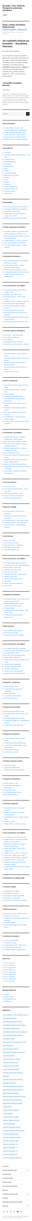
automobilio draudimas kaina (11, 1028)
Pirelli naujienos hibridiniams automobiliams (15, 209)
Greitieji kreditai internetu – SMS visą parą (15, 945)
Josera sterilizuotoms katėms (11, 543)
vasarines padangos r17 (10, 1147)
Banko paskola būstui (9, 693)
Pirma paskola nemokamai (11, 633)
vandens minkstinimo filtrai (11, 1117)
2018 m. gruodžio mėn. (10, 972)
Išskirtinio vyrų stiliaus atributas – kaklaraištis (15, 857)
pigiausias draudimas (9, 1083)
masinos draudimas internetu (11, 1059)
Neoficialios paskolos (9, 922)
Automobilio (13, 94)
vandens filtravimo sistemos (11, 1110)
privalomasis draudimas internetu (12, 1103)
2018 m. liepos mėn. (9, 981)
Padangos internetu (12, 256)
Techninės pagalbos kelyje (11, 186)
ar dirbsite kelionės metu (10, 99)
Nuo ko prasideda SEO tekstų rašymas (14, 310)
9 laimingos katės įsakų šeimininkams (13, 725)
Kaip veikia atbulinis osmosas (11, 453)
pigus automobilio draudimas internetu (14, 1096)
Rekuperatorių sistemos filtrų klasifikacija (14, 673)
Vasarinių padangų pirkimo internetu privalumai (16, 272)
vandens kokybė (8, 1113)
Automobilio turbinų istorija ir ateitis (13, 396)
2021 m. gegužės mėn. (10, 967)
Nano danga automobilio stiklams (12, 569)
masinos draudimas (9, 1056)
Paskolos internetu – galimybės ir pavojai (14, 824)
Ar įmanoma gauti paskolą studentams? (14, 635)
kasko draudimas (8, 1045)
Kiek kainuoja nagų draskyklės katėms (14, 711)
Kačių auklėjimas (8, 339)
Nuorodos (5, 1206)
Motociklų (6, 177)
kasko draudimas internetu (10, 1049)
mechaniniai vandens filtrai (11, 1066)
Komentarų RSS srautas (10, 999)
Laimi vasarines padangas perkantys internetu (16, 206)
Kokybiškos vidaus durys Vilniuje (13, 294)
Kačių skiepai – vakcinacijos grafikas (13, 335)
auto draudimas (7, 1015)
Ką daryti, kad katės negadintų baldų (13, 495)
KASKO (6, 170)
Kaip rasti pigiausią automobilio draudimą (15, 137)
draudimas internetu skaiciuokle (12, 1042)
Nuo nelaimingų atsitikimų (10, 1186)
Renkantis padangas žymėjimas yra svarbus (15, 270)
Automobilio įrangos (9, 159)
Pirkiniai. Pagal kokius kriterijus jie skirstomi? (16, 139)
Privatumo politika (7, 1178)
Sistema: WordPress (18, 1218)
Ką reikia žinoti (6, 1174)
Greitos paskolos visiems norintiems (13, 630)
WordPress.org (8, 1001)
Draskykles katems (12, 707)
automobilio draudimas (9, 1018)
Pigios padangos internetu (15, 227)
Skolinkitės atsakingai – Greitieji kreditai (14, 949)
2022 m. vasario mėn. (9, 963)
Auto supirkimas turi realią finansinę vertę (15, 837)
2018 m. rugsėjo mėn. (9, 976)
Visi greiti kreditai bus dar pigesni (12, 947)
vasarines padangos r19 (10, 1154)
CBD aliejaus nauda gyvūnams (12, 547)
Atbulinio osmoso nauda (10, 576)
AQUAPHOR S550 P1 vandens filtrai (14, 860)
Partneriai (5, 1198)
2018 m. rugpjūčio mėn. (10, 979)
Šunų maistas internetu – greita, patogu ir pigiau (16, 520)
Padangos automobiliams (14, 878)
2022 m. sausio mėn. (9, 965)
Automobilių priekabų (10, 161)
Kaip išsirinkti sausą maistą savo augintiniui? (15, 900)
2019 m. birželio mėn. (9, 969)
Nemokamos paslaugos (10, 765)
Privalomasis (7, 184)
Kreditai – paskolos (12, 682)
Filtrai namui (7, 581)
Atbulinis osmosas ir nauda (11, 371)
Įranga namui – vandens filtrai (12, 211)
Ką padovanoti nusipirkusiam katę (13, 498)
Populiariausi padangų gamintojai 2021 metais (16, 321)
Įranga (5, 168)
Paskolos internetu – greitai (11, 686)
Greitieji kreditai (11, 804)
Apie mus (5, 1190)
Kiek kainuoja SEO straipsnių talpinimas (14, 303)
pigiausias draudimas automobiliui (13, 1086)
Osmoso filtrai (7, 585)
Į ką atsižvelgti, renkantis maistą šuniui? (14, 895)
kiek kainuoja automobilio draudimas (13, 1052)
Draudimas (8, 202)
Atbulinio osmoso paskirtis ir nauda (13, 579)
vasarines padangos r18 (10, 1151)
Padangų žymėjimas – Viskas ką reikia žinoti (15, 240)
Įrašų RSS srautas (8, 996)
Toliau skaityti (6, 89)
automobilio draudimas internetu (15, 100)
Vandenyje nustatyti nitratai (11, 669)
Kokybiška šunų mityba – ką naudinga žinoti (15, 522)
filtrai (24, 1042)
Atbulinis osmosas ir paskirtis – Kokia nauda (15, 853)
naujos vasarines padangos (11, 1069)
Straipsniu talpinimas (13, 433)
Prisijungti (6, 994)
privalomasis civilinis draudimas (12, 1100)
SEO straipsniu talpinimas (14, 286)
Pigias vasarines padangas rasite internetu (14, 243)
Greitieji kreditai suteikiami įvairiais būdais (15, 743)
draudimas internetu (15, 67)
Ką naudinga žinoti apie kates (11, 337)
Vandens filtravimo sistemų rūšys (12, 664)
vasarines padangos (9, 1124)
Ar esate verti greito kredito (11, 940)
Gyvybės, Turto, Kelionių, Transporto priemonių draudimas (13, 8)
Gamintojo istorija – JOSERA (12, 891)
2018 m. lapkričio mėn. (10, 974)
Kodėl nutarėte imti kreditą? (11, 752)
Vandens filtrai (8, 193)
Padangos (6, 182)
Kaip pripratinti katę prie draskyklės (13, 342)
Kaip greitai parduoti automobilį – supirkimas (15, 441)
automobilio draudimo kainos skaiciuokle (15, 1032)
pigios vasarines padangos (11, 1093)
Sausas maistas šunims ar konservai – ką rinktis (16, 344)
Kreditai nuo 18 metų (9, 821)
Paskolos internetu (12, 779)
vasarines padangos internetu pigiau (13, 1130)
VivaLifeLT (5, 1166)
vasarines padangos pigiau (11, 1141)
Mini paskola (9, 626)
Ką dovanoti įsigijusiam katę (11, 549)
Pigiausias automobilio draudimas (12, 1202)
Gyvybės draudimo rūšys (9, 1170)
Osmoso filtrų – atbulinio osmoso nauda (14, 855)
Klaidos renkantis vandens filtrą (12, 567)
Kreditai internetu (11, 936)
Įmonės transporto (8, 166)
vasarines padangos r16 (10, 1144)
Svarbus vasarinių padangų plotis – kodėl (14, 132)
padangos (6, 1076)
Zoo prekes (8, 536)
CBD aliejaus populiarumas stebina (13, 493)
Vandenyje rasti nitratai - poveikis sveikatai (15, 574)
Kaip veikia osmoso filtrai (10, 572)
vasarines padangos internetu (11, 1127)
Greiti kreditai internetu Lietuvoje (12, 696)
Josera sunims (10, 887)
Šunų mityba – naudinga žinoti (12, 898)
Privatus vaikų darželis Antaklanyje (13, 583)
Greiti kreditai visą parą (10, 943)
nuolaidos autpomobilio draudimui (13, 1073)
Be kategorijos (7, 164)
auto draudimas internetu (21, 1015)
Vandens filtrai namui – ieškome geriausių (15, 134)
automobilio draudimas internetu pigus (14, 1025)
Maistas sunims (10, 507)
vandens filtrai (7, 1107)
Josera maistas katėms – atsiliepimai (13, 545)
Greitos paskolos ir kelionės (11, 749)
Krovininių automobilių (10, 173)
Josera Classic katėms (9, 486)
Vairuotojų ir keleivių (24, 97)
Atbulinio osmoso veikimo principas (13, 671)
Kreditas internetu (12, 734)
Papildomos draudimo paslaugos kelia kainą (15, 218)
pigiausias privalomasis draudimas (13, 1090)
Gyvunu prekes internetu (14, 331)
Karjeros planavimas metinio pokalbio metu (15, 464)
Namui (6, 180)
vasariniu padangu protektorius (12, 1158)
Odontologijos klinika (13, 761)
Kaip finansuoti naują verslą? (11, 916)
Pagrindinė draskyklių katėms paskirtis (14, 718)
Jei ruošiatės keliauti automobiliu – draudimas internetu (16, 43)
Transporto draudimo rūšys (12, 97)
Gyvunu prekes (10, 482)
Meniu (5, 15)
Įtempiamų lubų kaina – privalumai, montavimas (16, 301)
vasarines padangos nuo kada (12, 1137)
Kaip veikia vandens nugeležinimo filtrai (14, 655)
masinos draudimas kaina (10, 1062)
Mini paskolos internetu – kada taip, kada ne (15, 913)
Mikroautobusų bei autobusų (11, 175)
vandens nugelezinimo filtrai (11, 1120)
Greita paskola (10, 909)
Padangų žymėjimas (9, 394)
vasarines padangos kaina (10, 1134)
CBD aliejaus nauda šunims (11, 893)
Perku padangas (11, 381)
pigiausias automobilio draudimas (13, 1079)
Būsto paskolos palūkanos (11, 698)
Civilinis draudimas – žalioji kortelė (14, 29)
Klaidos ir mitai (6, 1182)
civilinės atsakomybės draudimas (12, 1035)
